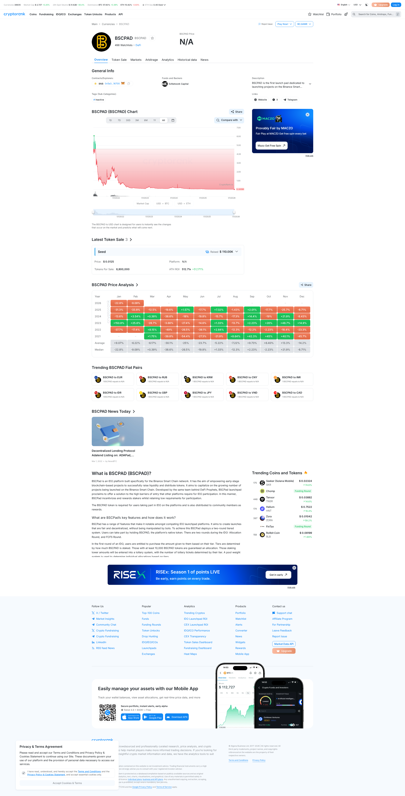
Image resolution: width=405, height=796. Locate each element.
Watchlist (240, 618)
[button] (130, 717)
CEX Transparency (195, 636)
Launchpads (149, 648)
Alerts (238, 624)
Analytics (168, 59)
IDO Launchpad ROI (195, 618)
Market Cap (143, 203)
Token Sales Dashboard (198, 642)
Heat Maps (190, 653)
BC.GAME (302, 24)
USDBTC (162, 203)
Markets (136, 59)
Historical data (187, 59)
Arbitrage (151, 59)
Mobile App (242, 653)
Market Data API (283, 644)
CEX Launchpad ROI (196, 624)
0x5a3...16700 (112, 83)
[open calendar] (173, 120)
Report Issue (279, 636)
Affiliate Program (282, 618)
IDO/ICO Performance (197, 630)
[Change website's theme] (366, 5)
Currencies (108, 24)
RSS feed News (105, 648)
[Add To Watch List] (152, 38)
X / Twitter (102, 612)
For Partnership (281, 624)
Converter (241, 630)
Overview (101, 59)
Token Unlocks (151, 630)
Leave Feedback (282, 630)
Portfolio (240, 612)
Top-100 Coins (150, 612)
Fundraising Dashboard (198, 648)
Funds (145, 618)
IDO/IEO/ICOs (150, 642)
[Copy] (128, 83)
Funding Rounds (151, 624)
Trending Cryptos (194, 612)
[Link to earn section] (346, 14)
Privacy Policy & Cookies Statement (46, 774)
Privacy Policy (258, 760)
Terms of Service (164, 787)
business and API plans (153, 779)
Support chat (284, 612)
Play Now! (282, 24)
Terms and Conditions (238, 760)
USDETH (184, 203)
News (205, 59)
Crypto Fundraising (107, 630)
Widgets (240, 642)
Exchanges (148, 653)
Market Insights (105, 618)
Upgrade (383, 4)
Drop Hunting (150, 636)
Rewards (240, 648)
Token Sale (119, 59)
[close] (307, 114)
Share (238, 111)
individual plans (135, 779)
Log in (396, 4)
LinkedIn (101, 642)
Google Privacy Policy (142, 787)
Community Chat (106, 624)
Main (94, 24)
